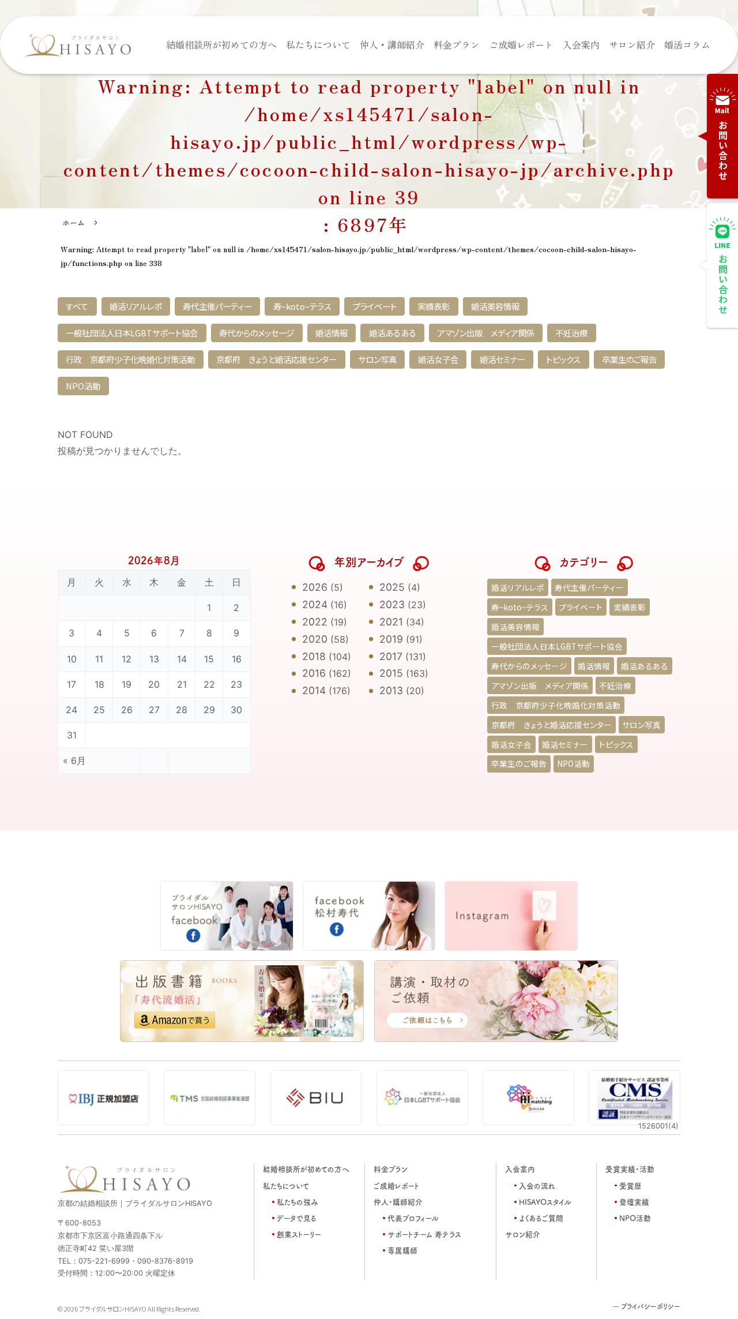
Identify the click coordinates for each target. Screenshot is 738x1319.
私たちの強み (297, 1201)
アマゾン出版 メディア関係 (486, 333)
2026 (314, 587)
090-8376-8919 (165, 1261)
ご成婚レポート (521, 44)
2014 (314, 690)
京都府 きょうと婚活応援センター (276, 359)
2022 (314, 622)
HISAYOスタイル (545, 1201)
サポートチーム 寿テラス (424, 1233)
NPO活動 (83, 386)
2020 (314, 639)
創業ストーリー (299, 1233)
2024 (314, 604)
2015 (391, 673)
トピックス (563, 359)
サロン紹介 (632, 44)
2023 (392, 604)
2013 (391, 690)
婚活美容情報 (495, 306)
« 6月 (74, 760)
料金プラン (457, 44)
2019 (391, 639)
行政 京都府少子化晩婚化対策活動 (130, 359)
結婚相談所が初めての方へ (221, 44)
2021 (391, 622)
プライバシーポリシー (650, 1306)
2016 (314, 673)
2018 (314, 656)
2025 (392, 587)
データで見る (297, 1217)
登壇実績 (634, 1201)
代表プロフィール (413, 1217)
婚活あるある (392, 333)
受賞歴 (630, 1185)
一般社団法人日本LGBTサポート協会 (132, 333)
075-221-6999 (104, 1261)
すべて (77, 306)
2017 (390, 656)
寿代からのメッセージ (256, 333)
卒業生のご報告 (629, 359)
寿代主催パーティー (217, 306)
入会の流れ (537, 1185)
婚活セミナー (502, 359)
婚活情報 (331, 333)
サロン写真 (377, 359)
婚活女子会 (438, 359)
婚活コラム (687, 44)
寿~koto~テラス (302, 306)
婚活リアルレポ (135, 306)
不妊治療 (571, 333)
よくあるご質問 (541, 1217)
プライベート (375, 306)
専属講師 (402, 1250)
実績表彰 (433, 306)
